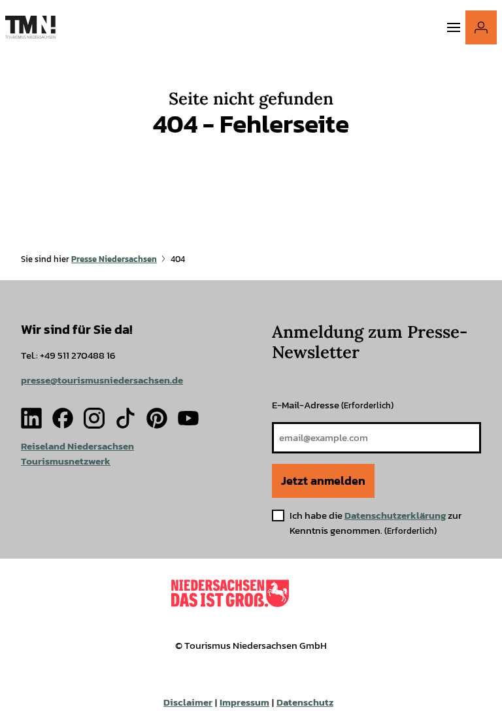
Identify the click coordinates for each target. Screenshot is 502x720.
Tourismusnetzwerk (65, 460)
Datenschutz (304, 702)
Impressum (244, 702)
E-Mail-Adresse (332, 404)
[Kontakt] (481, 27)
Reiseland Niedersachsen (77, 445)
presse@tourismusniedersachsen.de (102, 379)
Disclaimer (187, 702)
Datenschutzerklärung (395, 515)
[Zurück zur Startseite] (30, 27)
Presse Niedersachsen (114, 259)
